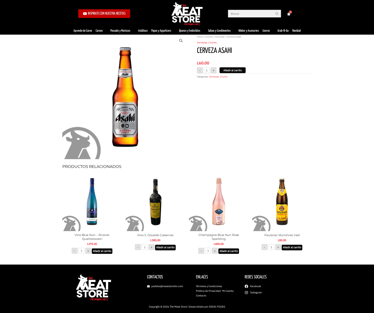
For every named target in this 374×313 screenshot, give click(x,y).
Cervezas (219, 36)
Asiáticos (143, 30)
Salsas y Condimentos (219, 30)
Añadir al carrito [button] (102, 251)
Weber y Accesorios (248, 30)
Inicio (200, 36)
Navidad (296, 30)
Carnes (99, 30)
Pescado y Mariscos (120, 30)
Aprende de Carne (82, 30)
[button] (180, 40)
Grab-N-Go (283, 30)
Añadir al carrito (232, 70)
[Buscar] (277, 13)
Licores (266, 30)
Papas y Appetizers (161, 30)
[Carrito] (289, 14)
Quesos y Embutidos (189, 30)
